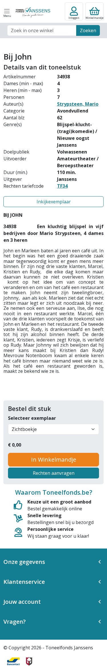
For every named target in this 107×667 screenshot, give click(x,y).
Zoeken (88, 30)
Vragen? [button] (14, 621)
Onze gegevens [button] (24, 562)
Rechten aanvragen (53, 473)
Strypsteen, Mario (77, 104)
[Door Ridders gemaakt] (29, 661)
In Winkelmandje (53, 459)
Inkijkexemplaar (54, 202)
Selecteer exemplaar (32, 418)
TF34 (62, 186)
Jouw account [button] (22, 601)
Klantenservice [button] (24, 582)
